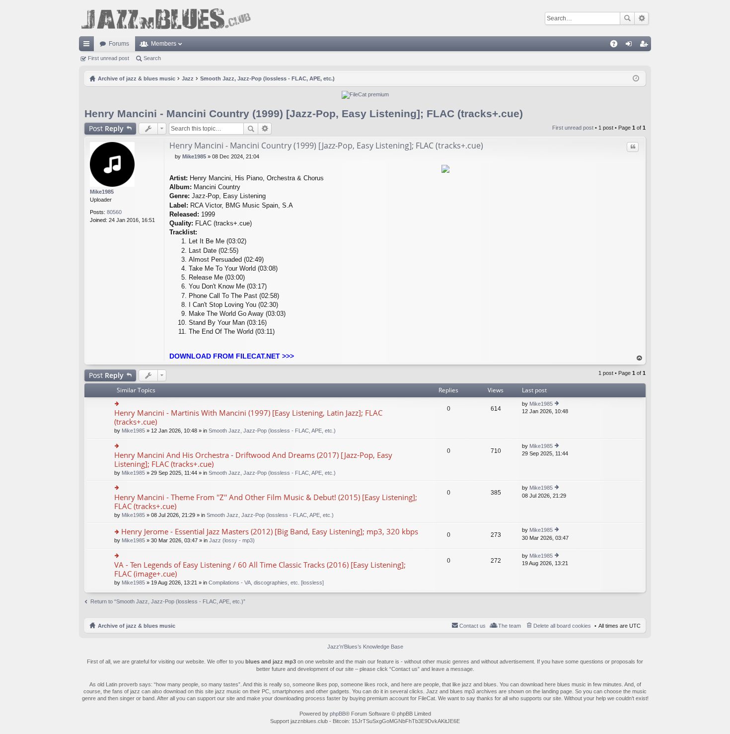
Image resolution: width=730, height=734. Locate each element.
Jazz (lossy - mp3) (232, 540)
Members (163, 43)
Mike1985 (102, 192)
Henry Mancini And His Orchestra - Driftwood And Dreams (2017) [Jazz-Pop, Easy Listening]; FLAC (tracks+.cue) (253, 459)
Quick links (88, 45)
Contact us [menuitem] (472, 626)
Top (640, 358)
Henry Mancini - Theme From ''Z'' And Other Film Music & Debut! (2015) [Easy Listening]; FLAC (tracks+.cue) (265, 502)
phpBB (338, 714)
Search (627, 18)
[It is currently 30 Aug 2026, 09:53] (636, 78)
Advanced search (641, 18)
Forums (119, 43)
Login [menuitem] (630, 45)
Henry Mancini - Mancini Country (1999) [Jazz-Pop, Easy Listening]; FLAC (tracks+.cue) (303, 113)
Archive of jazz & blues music (136, 626)
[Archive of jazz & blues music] (166, 18)
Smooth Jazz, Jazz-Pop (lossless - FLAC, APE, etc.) (272, 431)
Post (106, 128)
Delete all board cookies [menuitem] (562, 626)
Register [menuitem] (645, 45)
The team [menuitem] (509, 626)
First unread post (108, 58)
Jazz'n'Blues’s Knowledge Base (365, 647)
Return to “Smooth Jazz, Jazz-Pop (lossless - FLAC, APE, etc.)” (167, 601)
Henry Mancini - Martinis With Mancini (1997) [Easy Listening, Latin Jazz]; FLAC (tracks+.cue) (248, 417)
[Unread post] (172, 156)
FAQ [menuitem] (617, 45)
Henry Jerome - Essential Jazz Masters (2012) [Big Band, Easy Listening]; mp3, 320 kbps (269, 531)
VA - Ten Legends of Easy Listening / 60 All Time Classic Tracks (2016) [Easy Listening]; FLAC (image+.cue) (260, 569)
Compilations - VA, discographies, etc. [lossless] (266, 583)
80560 (114, 212)
